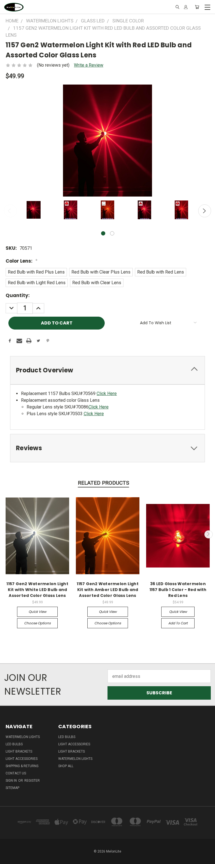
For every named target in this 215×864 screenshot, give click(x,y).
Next (204, 210)
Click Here (107, 393)
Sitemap (12, 788)
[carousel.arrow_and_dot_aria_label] (112, 233)
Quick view (37, 611)
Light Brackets (19, 751)
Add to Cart (178, 623)
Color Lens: (22, 261)
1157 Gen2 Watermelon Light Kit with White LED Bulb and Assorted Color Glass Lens (37, 589)
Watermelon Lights (23, 737)
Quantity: (18, 295)
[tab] (107, 370)
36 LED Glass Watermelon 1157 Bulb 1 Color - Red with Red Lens (178, 589)
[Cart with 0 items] (197, 7)
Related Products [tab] (103, 483)
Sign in (12, 781)
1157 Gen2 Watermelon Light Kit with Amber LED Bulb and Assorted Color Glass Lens (108, 589)
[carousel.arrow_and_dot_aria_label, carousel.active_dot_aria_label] (103, 233)
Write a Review (88, 65)
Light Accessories (22, 759)
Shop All (65, 766)
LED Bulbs (14, 744)
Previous (10, 210)
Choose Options (37, 623)
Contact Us (16, 773)
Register (32, 781)
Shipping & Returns (22, 766)
